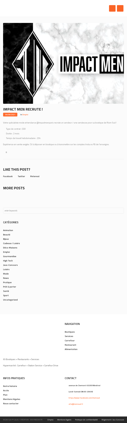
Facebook (8, 176)
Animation (8, 230)
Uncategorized (10, 299)
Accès (6, 390)
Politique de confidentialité (86, 419)
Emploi (25, 114)
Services (69, 336)
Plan (5, 394)
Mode (6, 273)
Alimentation (71, 349)
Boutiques (70, 331)
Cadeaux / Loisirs (11, 243)
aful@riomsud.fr (76, 404)
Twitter (21, 176)
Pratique (7, 282)
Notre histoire (10, 386)
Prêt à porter (9, 286)
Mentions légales (11, 399)
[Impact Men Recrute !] (63, 63)
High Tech (8, 260)
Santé (6, 291)
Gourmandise (9, 256)
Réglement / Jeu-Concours (113, 419)
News (6, 278)
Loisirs (6, 269)
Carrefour (70, 340)
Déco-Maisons (10, 247)
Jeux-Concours (10, 265)
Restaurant (70, 344)
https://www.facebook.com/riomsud (84, 397)
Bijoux (6, 238)
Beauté (6, 234)
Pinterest (34, 176)
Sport (6, 295)
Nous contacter (11, 403)
